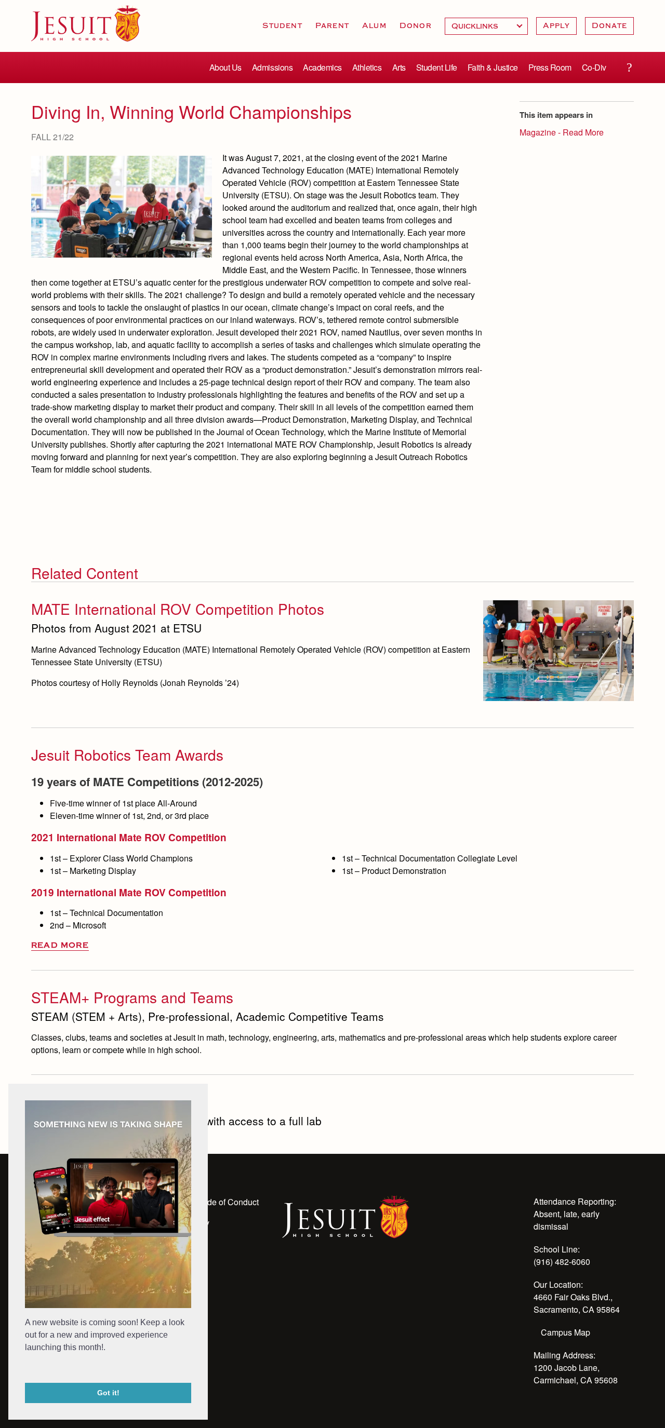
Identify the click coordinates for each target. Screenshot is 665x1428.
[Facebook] (372, 1275)
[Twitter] (344, 1275)
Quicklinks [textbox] (486, 26)
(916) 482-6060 (562, 1262)
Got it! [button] (108, 1393)
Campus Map (565, 1332)
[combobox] (486, 26)
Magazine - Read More (562, 132)
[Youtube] (288, 1275)
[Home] (345, 1215)
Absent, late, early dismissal (567, 1220)
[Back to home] (85, 23)
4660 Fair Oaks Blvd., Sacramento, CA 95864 (577, 1303)
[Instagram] (316, 1275)
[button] (26, 1368)
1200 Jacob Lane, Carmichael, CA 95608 (576, 1374)
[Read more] (121, 207)
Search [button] (629, 67)
